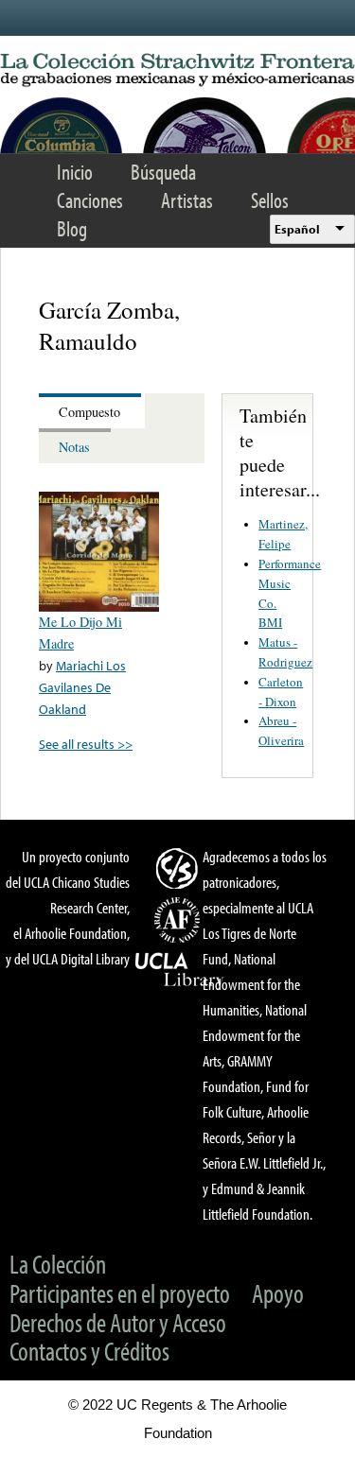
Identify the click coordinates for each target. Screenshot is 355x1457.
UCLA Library (179, 970)
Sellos (270, 200)
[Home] (177, 70)
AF (179, 920)
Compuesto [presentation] (89, 412)
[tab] (92, 410)
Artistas (187, 200)
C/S (179, 868)
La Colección (57, 1263)
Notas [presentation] (74, 447)
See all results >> (86, 744)
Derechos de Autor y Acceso (117, 1322)
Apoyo (278, 1293)
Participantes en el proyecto (119, 1293)
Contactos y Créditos (89, 1350)
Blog (72, 228)
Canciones (90, 200)
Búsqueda (163, 171)
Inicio (75, 171)
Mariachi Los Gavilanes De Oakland (82, 687)
